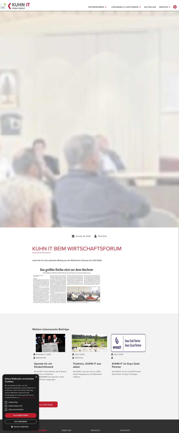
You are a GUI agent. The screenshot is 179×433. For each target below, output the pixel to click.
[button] (97, 7)
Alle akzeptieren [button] (20, 415)
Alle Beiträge (44, 405)
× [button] (36, 377)
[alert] (20, 402)
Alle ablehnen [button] (20, 421)
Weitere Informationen (28, 397)
